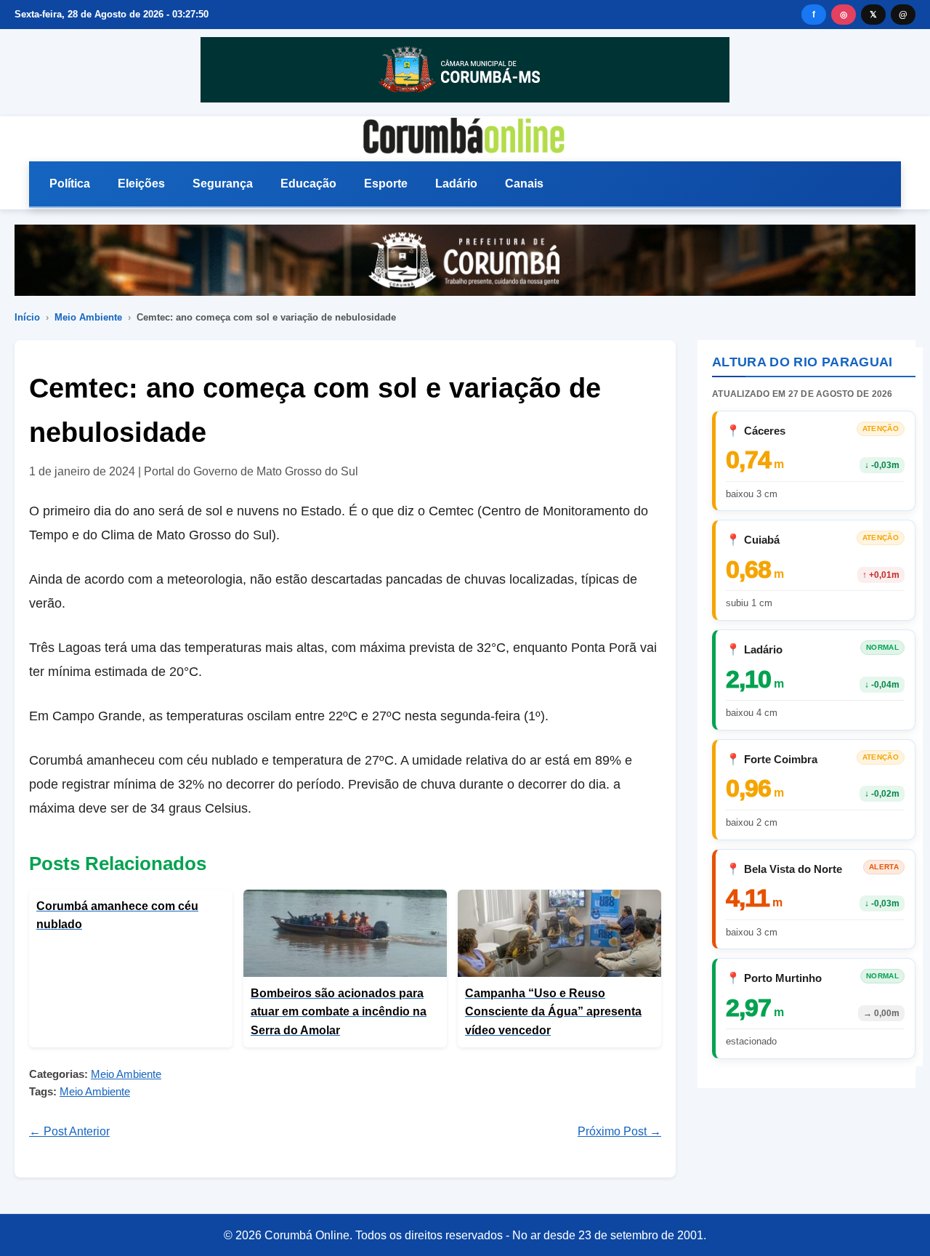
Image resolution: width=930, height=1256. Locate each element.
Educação (308, 183)
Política (69, 183)
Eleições (141, 183)
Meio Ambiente (88, 317)
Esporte (386, 183)
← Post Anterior (69, 1131)
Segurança (223, 183)
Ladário (456, 183)
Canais (524, 183)
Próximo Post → (619, 1131)
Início (27, 317)
